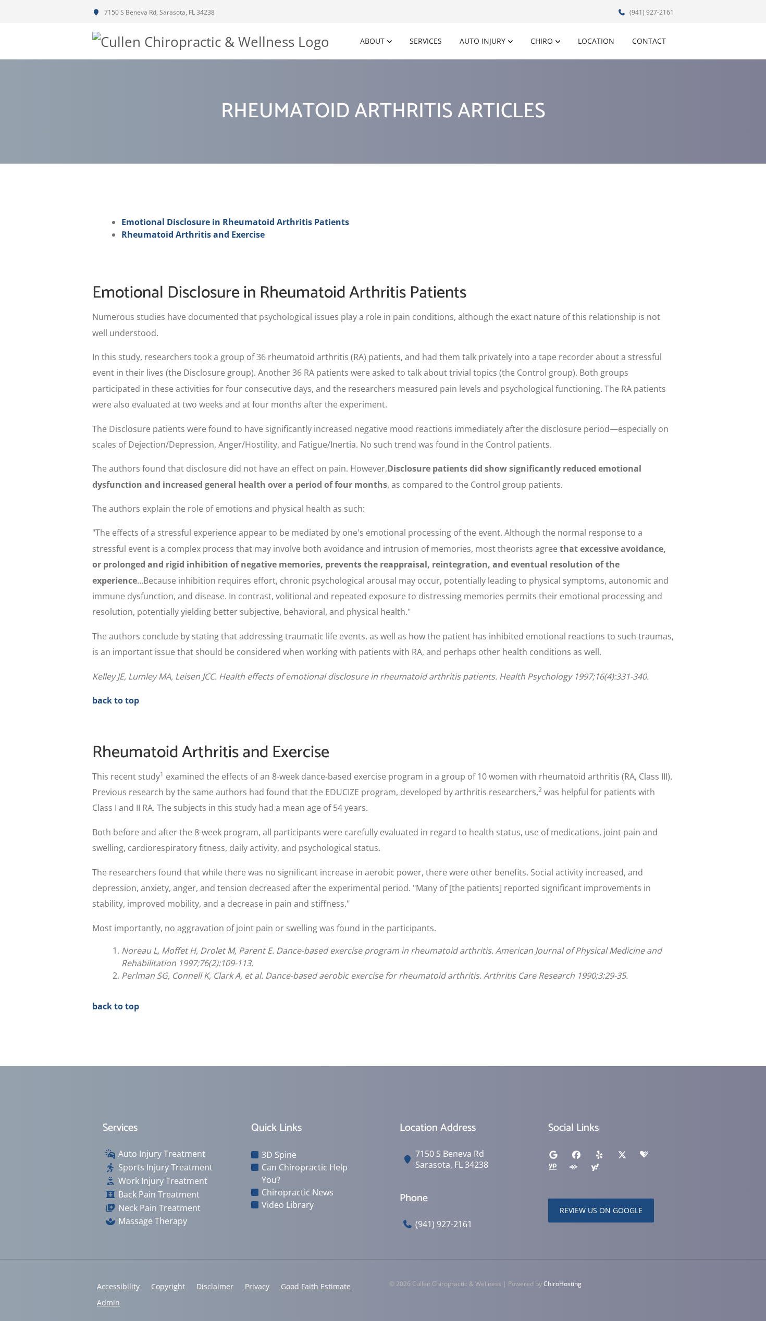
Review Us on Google (601, 1210)
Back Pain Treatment (159, 1194)
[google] (553, 1155)
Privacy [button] (257, 1286)
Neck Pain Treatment (159, 1208)
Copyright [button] (168, 1286)
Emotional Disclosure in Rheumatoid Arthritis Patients (235, 222)
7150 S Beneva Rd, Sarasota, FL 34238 (159, 12)
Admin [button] (108, 1302)
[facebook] (576, 1155)
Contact (649, 41)
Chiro (541, 41)
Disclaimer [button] (214, 1286)
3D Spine (279, 1154)
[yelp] (599, 1155)
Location (596, 41)
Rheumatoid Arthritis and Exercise (193, 234)
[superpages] (573, 1167)
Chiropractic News (297, 1192)
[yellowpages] (552, 1167)
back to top (115, 700)
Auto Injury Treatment (161, 1154)
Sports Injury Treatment (165, 1167)
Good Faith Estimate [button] (316, 1286)
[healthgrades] (644, 1155)
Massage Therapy (152, 1221)
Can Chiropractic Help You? (305, 1174)
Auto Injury (482, 41)
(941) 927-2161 (651, 12)
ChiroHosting (562, 1283)
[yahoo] (595, 1167)
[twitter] (622, 1155)
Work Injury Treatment (162, 1181)
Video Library (288, 1205)
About (372, 41)
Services (426, 41)
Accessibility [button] (118, 1286)
